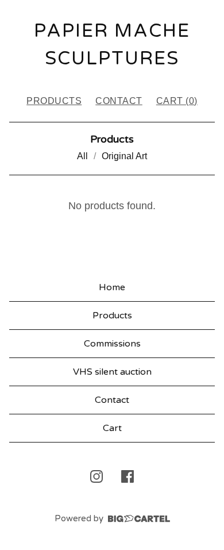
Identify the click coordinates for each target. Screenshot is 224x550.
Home (112, 287)
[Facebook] (127, 476)
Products (54, 101)
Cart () (177, 101)
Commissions (112, 343)
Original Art (124, 156)
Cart (112, 428)
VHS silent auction (112, 372)
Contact (118, 101)
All (82, 156)
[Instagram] (96, 476)
